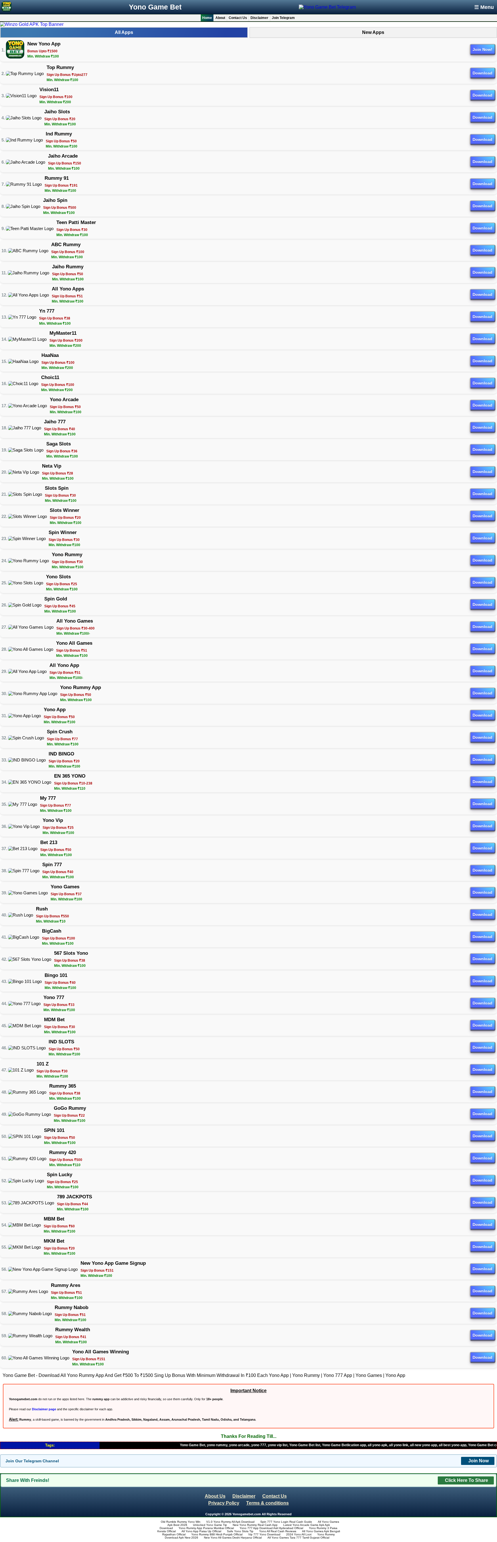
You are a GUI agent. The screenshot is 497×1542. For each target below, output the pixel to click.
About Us (215, 1496)
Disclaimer (259, 18)
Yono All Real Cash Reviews (277, 1531)
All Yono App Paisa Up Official (201, 1531)
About (220, 18)
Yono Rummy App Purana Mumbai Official (206, 1528)
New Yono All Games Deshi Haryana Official (233, 1537)
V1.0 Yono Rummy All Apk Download (230, 1521)
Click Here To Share (466, 1480)
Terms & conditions (267, 1503)
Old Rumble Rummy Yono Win (180, 1521)
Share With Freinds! (27, 1480)
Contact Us (238, 18)
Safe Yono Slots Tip (240, 1531)
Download (482, 73)
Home (207, 18)
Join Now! (482, 49)
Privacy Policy (223, 1503)
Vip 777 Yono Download (264, 1534)
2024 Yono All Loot (298, 1534)
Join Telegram (283, 18)
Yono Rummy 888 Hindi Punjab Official (216, 1534)
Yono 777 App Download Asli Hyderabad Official (271, 1528)
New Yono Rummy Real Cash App (255, 1524)
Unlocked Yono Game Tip (210, 1524)
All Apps (124, 32)
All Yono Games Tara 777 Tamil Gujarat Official (298, 1537)
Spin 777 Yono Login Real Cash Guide (286, 1521)
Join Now (478, 1460)
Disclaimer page (44, 1409)
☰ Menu (484, 7)
